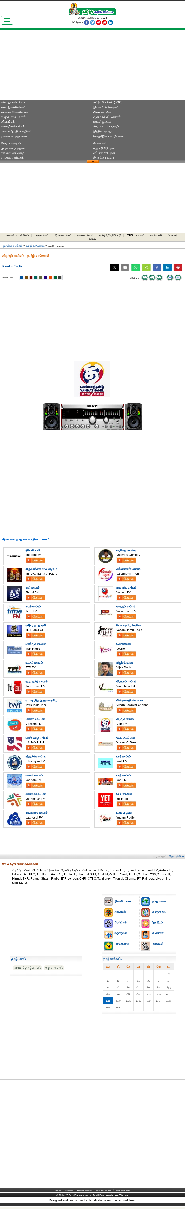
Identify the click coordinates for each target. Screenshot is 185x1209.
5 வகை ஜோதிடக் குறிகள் (16, 131)
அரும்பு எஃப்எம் (54, 968)
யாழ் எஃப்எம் (123, 756)
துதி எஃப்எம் (33, 587)
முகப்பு (58, 1190)
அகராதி (173, 235)
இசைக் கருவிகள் (103, 157)
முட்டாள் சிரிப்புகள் (104, 153)
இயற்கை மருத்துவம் (13, 148)
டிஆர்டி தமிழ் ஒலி (36, 625)
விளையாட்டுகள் (103, 112)
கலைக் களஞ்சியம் (17, 235)
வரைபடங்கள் (85, 235)
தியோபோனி (33, 550)
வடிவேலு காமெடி (126, 550)
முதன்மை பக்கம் (13, 245)
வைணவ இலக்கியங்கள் (15, 112)
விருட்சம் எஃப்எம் (126, 681)
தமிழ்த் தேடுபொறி (110, 235)
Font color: (8, 277)
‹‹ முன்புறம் (160, 856)
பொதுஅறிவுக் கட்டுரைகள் (108, 136)
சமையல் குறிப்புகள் (12, 157)
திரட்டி (92, 238)
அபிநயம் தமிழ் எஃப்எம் (27, 968)
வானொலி (156, 235)
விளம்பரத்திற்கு (104, 1190)
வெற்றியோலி (124, 644)
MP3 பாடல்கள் (136, 235)
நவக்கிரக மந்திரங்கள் (14, 136)
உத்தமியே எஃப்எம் (36, 756)
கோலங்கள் (100, 143)
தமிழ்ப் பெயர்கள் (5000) (108, 102)
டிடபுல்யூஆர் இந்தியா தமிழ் (41, 700)
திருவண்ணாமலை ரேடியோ (41, 569)
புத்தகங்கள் (42, 235)
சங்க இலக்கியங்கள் (13, 102)
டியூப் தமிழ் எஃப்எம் (37, 681)
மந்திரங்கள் (8, 121)
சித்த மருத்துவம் (11, 143)
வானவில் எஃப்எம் (126, 587)
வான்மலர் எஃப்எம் (36, 794)
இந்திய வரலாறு (102, 131)
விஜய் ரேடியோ (124, 662)
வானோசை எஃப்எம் (37, 812)
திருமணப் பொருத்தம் (106, 126)
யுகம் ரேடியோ (124, 812)
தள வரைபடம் (123, 1190)
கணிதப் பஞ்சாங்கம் (13, 126)
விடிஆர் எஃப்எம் (125, 719)
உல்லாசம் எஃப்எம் (35, 719)
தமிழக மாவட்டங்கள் (13, 117)
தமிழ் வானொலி (35, 245)
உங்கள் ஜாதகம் (102, 121)
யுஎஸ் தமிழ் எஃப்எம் (37, 737)
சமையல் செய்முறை (12, 153)
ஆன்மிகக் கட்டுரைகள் (107, 117)
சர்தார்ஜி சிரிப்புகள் (104, 148)
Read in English (13, 266)
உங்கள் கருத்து (84, 1190)
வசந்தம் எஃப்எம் (125, 606)
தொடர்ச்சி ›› (176, 856)
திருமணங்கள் (63, 235)
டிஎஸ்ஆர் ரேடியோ (36, 644)
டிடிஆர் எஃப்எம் (34, 662)
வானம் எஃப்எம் (34, 775)
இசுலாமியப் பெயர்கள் (106, 107)
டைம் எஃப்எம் (33, 606)
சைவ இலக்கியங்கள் (13, 107)
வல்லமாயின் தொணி (128, 569)
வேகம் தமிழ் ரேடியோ (128, 625)
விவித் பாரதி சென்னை (129, 700)
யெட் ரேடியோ (124, 794)
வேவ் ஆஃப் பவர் (125, 737)
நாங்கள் (69, 1190)
